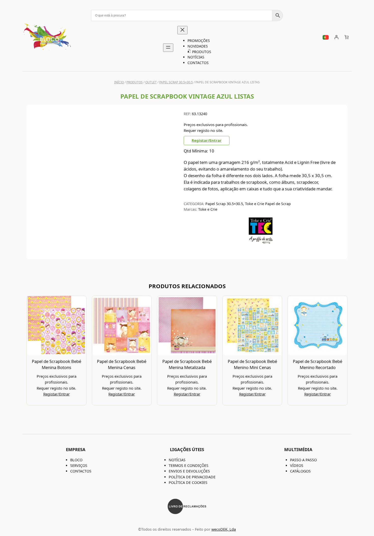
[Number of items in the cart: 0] (346, 37)
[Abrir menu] (168, 47)
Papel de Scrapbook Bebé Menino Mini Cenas (252, 364)
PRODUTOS (134, 82)
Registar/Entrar (207, 140)
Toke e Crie (207, 209)
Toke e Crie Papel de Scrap (268, 203)
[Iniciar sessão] (336, 37)
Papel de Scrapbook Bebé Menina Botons (56, 364)
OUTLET (151, 82)
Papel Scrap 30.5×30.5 (176, 82)
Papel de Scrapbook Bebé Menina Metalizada (187, 364)
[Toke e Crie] (260, 242)
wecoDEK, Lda (223, 529)
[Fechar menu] (182, 30)
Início (119, 82)
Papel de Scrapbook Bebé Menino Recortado (317, 364)
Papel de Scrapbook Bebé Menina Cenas (121, 364)
